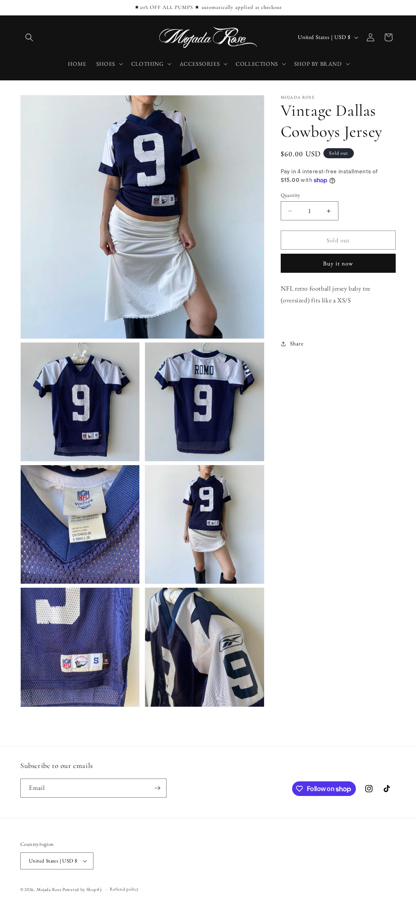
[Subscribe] (157, 788)
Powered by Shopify (82, 889)
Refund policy (124, 889)
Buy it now (338, 263)
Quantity (291, 195)
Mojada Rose (49, 889)
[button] (29, 37)
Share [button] (296, 343)
